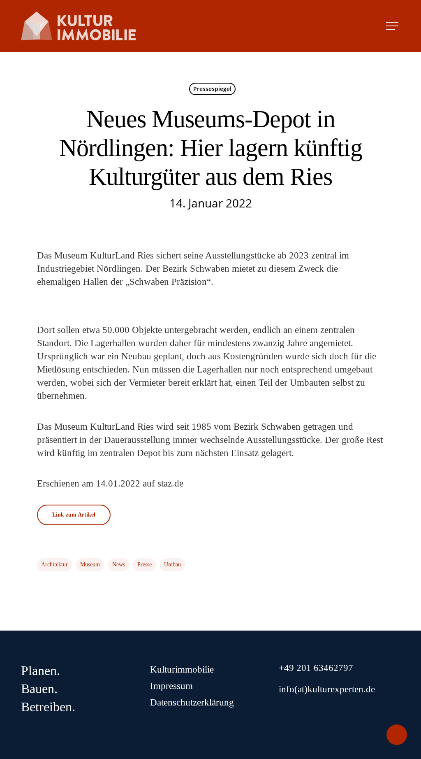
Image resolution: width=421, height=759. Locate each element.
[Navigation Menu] (393, 26)
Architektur (54, 564)
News (118, 564)
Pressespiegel (212, 89)
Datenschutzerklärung (192, 702)
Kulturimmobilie (182, 669)
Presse (144, 564)
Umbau (172, 564)
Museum (90, 564)
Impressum (171, 686)
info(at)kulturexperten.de (327, 689)
